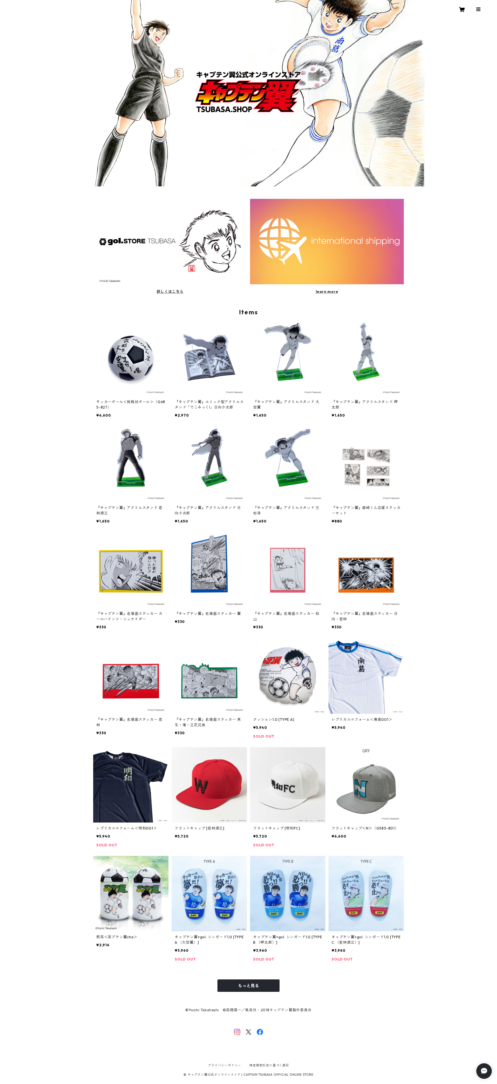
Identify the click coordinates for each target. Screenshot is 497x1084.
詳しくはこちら (170, 291)
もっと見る (248, 985)
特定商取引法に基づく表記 (269, 1065)
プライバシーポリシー (224, 1065)
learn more (327, 291)
